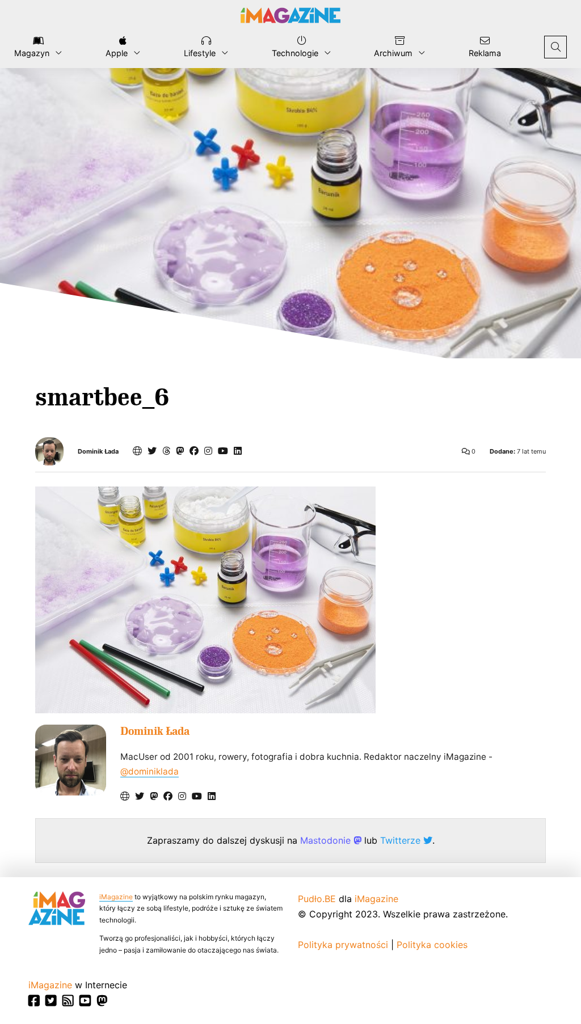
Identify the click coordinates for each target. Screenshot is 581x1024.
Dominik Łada (98, 451)
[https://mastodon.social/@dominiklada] (180, 450)
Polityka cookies (432, 944)
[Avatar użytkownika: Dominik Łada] (70, 760)
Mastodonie (326, 840)
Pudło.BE (317, 898)
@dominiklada (149, 771)
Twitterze (401, 840)
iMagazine (116, 896)
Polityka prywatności (343, 944)
